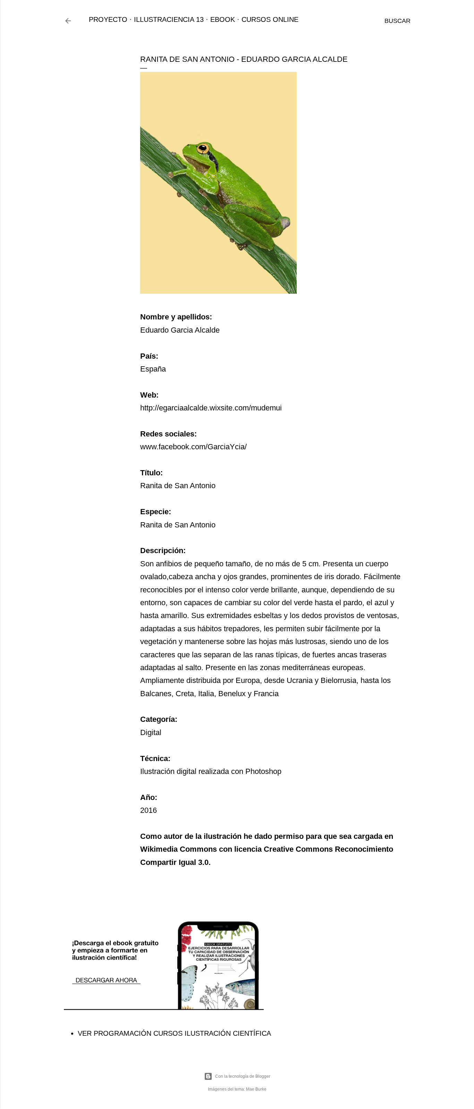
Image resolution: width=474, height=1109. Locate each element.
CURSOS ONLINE (270, 19)
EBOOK (222, 19)
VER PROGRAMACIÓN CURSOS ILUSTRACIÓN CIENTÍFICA (174, 1033)
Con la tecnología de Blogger (242, 1076)
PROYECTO (108, 19)
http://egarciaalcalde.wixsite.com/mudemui (211, 407)
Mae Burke (256, 1089)
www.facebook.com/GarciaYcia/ (193, 446)
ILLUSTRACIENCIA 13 (169, 19)
